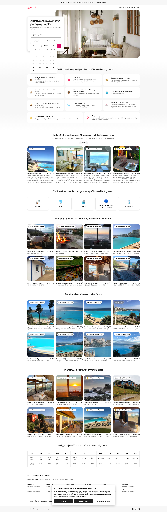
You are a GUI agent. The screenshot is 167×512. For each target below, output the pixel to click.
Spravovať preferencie (103, 501)
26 (40, 67)
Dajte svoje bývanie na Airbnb (129, 7)
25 (36, 67)
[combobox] (46, 35)
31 (33, 71)
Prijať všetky (63, 501)
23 (53, 63)
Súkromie (42, 509)
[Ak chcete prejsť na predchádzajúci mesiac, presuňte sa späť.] (33, 45)
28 (47, 67)
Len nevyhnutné (83, 501)
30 (53, 67)
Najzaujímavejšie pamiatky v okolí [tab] (63, 479)
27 (43, 67)
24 (33, 67)
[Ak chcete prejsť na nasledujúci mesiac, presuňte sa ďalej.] (53, 45)
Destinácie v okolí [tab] (32, 479)
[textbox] (38, 41)
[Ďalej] (86, 142)
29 (50, 67)
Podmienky (50, 509)
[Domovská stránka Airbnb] (31, 7)
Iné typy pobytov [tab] (45, 479)
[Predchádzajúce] (80, 142)
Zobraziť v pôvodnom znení (98, 2)
